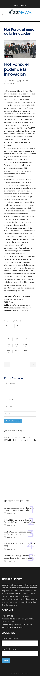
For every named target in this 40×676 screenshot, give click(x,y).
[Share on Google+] (17, 321)
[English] (16, 5)
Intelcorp (25, 673)
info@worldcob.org (15, 627)
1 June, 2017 (10, 81)
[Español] (23, 5)
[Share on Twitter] (14, 321)
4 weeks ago (10, 513)
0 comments (11, 83)
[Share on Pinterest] (20, 321)
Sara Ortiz (25, 81)
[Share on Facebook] (11, 321)
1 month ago (10, 561)
